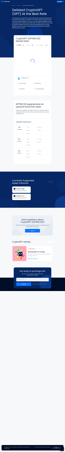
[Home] (5, 2)
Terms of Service (42, 284)
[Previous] (49, 182)
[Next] (52, 182)
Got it (56, 447)
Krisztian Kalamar (34, 258)
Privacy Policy (34, 284)
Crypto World (31, 248)
